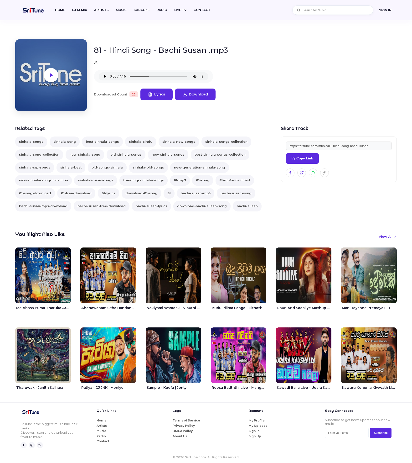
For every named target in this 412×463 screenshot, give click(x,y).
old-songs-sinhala (107, 167)
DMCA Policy (183, 431)
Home (60, 10)
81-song (202, 180)
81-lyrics (108, 193)
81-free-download (76, 193)
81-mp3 (180, 180)
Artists (101, 10)
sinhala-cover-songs (95, 180)
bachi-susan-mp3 (196, 193)
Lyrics (159, 94)
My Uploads (258, 425)
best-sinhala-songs (102, 141)
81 (169, 193)
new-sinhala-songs (168, 154)
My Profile (257, 420)
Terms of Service (186, 420)
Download (198, 94)
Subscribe (381, 433)
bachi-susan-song (236, 193)
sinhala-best (71, 167)
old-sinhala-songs (126, 154)
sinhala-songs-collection (226, 141)
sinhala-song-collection (39, 154)
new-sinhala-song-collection (43, 180)
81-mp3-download (234, 180)
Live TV (180, 10)
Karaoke (141, 10)
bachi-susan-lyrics (151, 206)
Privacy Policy (184, 425)
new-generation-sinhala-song (199, 167)
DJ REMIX (79, 10)
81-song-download (35, 193)
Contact (103, 441)
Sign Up (255, 436)
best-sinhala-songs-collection (220, 154)
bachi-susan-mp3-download (43, 206)
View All (385, 236)
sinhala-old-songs (148, 167)
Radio (162, 10)
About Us (180, 436)
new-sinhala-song (84, 154)
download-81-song (141, 193)
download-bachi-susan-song (202, 206)
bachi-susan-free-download (101, 206)
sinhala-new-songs (178, 141)
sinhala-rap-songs (34, 167)
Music (121, 10)
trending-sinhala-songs (143, 180)
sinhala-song (64, 141)
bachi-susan (247, 206)
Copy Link (304, 158)
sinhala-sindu (140, 141)
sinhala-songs (31, 141)
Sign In (385, 10)
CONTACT (202, 10)
